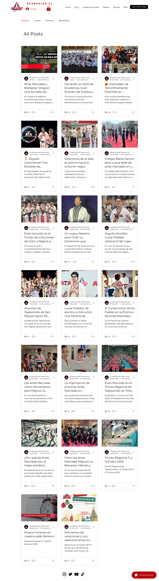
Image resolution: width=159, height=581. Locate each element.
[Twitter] (70, 574)
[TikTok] (82, 574)
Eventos (50, 20)
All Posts (25, 20)
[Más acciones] (53, 78)
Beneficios (64, 20)
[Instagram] (64, 574)
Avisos (37, 20)
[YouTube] (76, 574)
